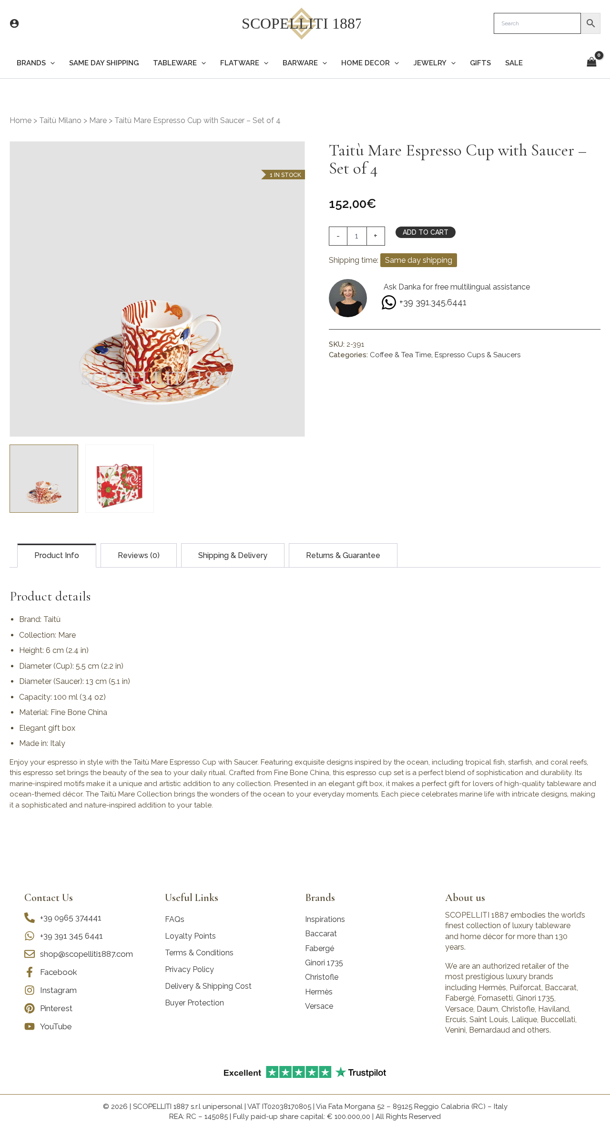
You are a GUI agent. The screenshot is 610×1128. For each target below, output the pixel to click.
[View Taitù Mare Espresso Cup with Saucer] (44, 479)
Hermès (319, 991)
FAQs (174, 919)
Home (20, 120)
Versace (319, 1006)
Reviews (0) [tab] (139, 555)
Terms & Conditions (199, 952)
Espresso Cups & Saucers (477, 355)
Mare (98, 120)
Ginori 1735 (324, 962)
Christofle (321, 977)
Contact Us (48, 897)
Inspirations (325, 919)
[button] (50, 63)
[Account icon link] (14, 23)
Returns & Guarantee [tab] (343, 555)
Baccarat (321, 933)
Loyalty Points (190, 936)
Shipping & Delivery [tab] (232, 555)
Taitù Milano (60, 120)
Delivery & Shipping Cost (208, 986)
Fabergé (319, 948)
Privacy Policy (189, 969)
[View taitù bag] (119, 479)
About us (465, 897)
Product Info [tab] (56, 555)
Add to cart (425, 232)
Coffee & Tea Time (400, 355)
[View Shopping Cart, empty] (591, 63)
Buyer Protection (194, 1002)
